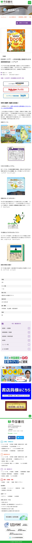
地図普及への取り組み (7, 490)
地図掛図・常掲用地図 (7, 336)
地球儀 (3, 340)
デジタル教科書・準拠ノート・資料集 (10, 463)
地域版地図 (12, 450)
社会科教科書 (5, 446)
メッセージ (10, 488)
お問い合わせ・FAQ (6, 499)
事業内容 (18, 488)
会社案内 (3, 485)
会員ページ (3, 493)
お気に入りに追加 (23, 22)
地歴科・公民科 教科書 (7, 459)
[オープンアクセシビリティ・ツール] (4, 9)
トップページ (3, 16)
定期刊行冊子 (21, 450)
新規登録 (10, 496)
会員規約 (17, 496)
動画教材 (16, 473)
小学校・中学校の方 (8, 441)
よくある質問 (5, 349)
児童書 (30, 16)
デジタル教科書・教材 (18, 448)
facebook (13, 437)
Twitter (21, 437)
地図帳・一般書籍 (6, 328)
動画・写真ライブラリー (17, 482)
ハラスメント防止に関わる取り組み (10, 506)
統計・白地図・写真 (8, 479)
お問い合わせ (5, 502)
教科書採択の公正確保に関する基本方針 (11, 510)
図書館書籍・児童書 (23, 16)
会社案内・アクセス (13, 433)
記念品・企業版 (5, 475)
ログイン (4, 496)
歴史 (23, 488)
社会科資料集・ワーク (15, 446)
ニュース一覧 (5, 344)
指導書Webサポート (6, 448)
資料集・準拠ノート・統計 (8, 461)
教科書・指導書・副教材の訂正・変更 (18, 444)
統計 (8, 482)
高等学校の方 (7, 454)
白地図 (3, 482)
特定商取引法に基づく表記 (8, 508)
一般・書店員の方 (12, 16)
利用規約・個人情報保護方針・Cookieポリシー (12, 504)
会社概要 (4, 488)
